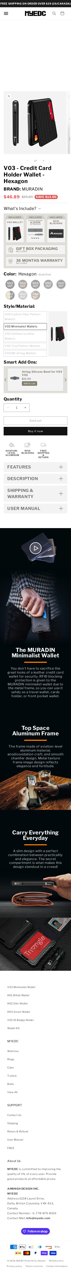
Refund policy (56, 1260)
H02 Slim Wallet (17, 1003)
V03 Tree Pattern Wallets (22, 346)
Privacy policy (14, 1266)
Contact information (56, 1266)
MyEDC (20, 1260)
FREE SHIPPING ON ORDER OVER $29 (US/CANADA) (35, 3)
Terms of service (34, 1266)
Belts (10, 1083)
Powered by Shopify (35, 1260)
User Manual (15, 1139)
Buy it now (35, 431)
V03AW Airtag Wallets (20, 353)
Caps (10, 1067)
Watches (13, 1051)
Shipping (12, 1123)
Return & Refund (17, 1131)
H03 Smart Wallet (18, 1011)
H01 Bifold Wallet (18, 995)
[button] (54, 13)
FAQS (10, 1147)
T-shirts (12, 1075)
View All (12, 1092)
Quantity (13, 399)
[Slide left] (27, 161)
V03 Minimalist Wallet (21, 987)
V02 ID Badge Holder (20, 1019)
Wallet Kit (13, 1028)
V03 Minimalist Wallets (21, 326)
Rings (10, 1059)
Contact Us (14, 1115)
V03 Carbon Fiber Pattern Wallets (23, 317)
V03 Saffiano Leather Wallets (20, 336)
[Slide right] (44, 161)
